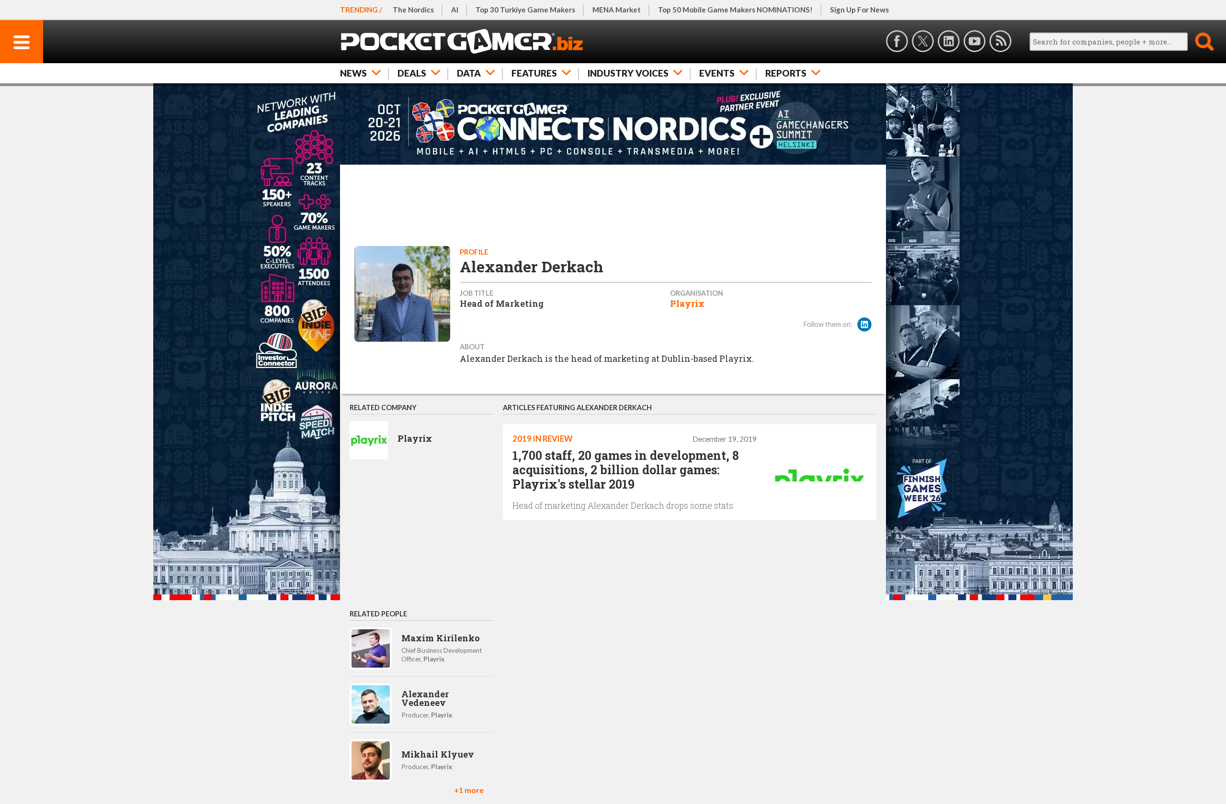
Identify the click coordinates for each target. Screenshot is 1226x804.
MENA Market (616, 9)
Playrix (687, 303)
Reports (785, 72)
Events (717, 72)
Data (469, 72)
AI (454, 9)
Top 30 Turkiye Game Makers (525, 9)
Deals (411, 72)
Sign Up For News (859, 9)
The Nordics (413, 9)
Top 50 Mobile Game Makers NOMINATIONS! (735, 9)
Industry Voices (628, 72)
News (353, 72)
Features (534, 72)
